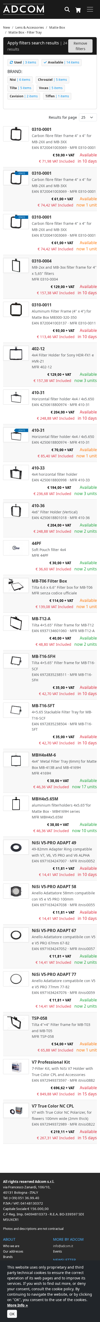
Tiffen (57, 96)
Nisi (20, 79)
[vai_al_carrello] (78, 9)
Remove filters (80, 46)
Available (63, 62)
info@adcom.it (63, 1246)
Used (25, 62)
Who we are (11, 1246)
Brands (8, 1257)
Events (57, 1251)
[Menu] (90, 9)
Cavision (24, 96)
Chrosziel (52, 79)
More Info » (17, 1305)
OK (12, 1313)
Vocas (51, 88)
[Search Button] (67, 10)
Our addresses (13, 1251)
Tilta (20, 88)
